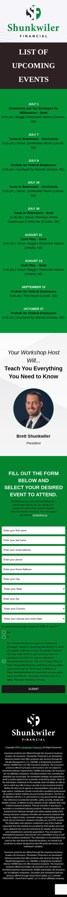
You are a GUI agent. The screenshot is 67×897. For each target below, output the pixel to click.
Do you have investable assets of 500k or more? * (30, 626)
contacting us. (40, 515)
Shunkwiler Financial (31, 747)
